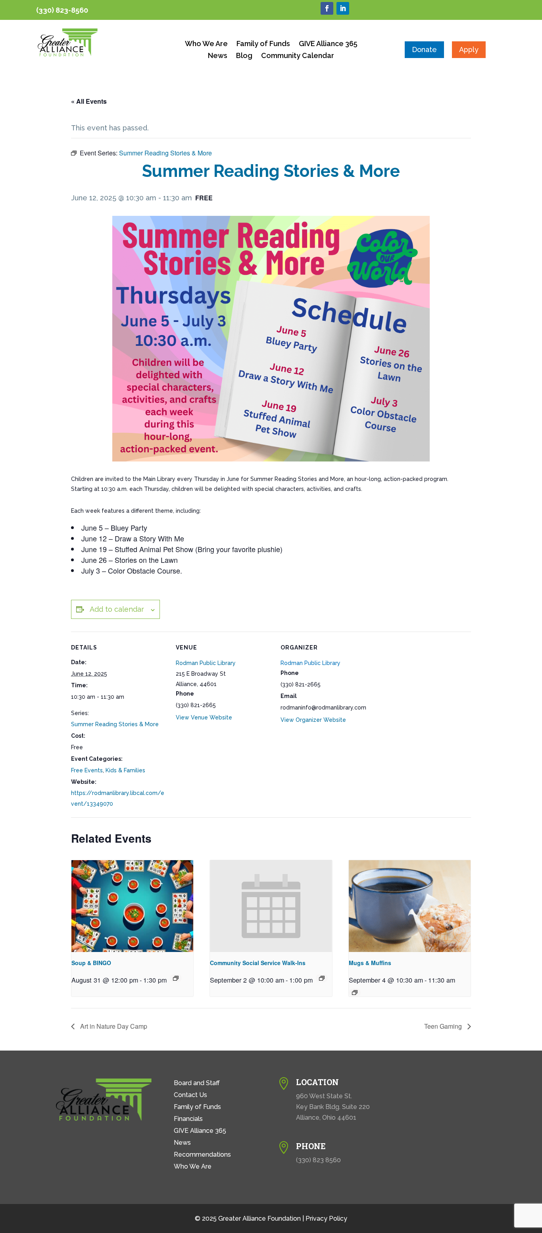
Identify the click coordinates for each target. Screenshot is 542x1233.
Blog (244, 56)
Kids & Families (125, 770)
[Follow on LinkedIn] (342, 8)
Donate (424, 49)
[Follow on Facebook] (327, 8)
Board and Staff (197, 1083)
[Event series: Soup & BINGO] (176, 978)
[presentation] (132, 906)
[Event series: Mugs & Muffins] (354, 992)
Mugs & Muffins (370, 963)
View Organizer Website (313, 720)
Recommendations (202, 1155)
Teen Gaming (443, 1026)
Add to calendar (117, 609)
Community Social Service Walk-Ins (258, 963)
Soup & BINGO (91, 963)
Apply (469, 49)
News (217, 56)
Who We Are (206, 44)
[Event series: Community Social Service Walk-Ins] (322, 978)
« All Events (89, 101)
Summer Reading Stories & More (115, 724)
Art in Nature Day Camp (113, 1026)
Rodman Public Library (206, 663)
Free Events (87, 770)
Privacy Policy (326, 1218)
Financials (188, 1119)
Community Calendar (297, 56)
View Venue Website (204, 717)
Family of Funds (263, 44)
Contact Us (190, 1095)
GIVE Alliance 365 (328, 44)
